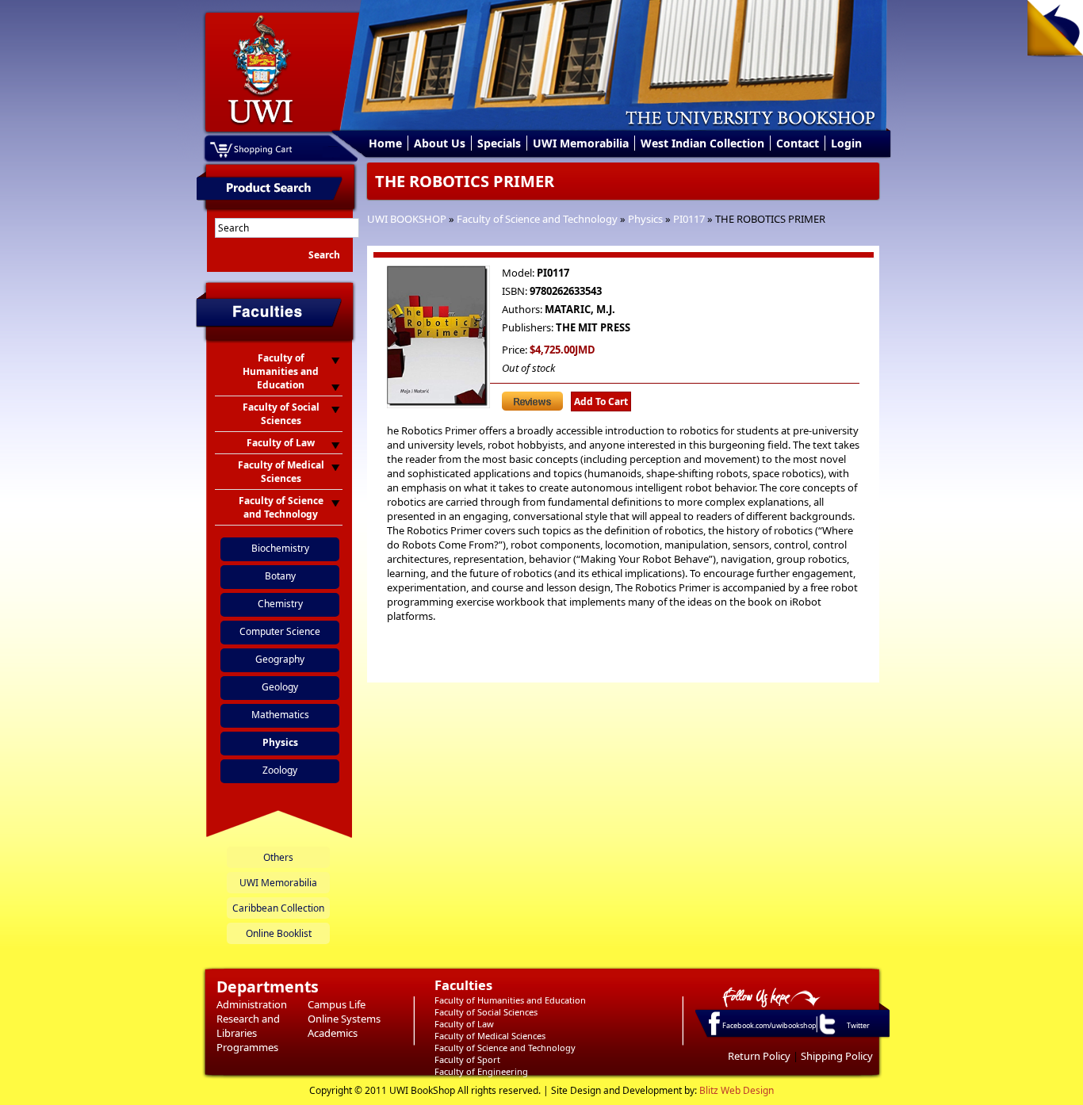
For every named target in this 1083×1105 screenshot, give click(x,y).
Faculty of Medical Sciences (489, 1036)
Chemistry (280, 603)
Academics (333, 1033)
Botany (280, 576)
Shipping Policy (837, 1056)
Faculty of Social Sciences (486, 1012)
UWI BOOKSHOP (406, 219)
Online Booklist (279, 933)
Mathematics (280, 714)
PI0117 (689, 219)
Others (278, 857)
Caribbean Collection (278, 908)
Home (385, 143)
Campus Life (336, 1004)
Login (846, 143)
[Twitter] (826, 1034)
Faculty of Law (464, 1024)
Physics (645, 219)
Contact (797, 143)
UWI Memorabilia (581, 143)
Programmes (247, 1047)
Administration (251, 1004)
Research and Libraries (248, 1025)
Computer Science (279, 631)
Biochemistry (280, 548)
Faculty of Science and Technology (537, 219)
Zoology (279, 770)
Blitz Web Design (736, 1090)
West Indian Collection (702, 143)
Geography (279, 659)
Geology (280, 687)
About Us (439, 143)
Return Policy (759, 1056)
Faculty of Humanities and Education (510, 1000)
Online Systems (344, 1018)
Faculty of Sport (467, 1059)
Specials (499, 143)
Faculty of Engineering (481, 1071)
